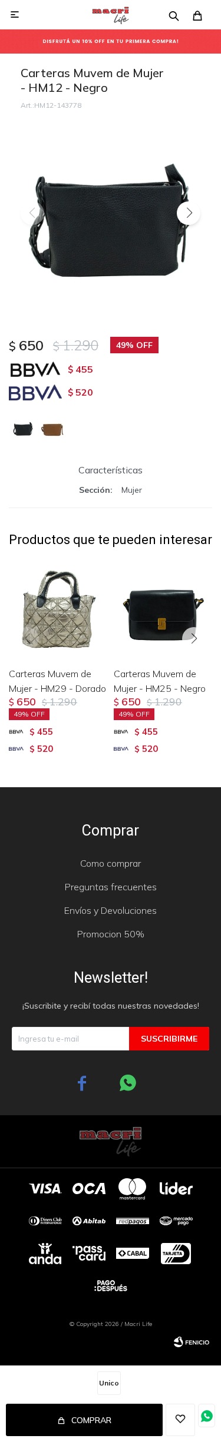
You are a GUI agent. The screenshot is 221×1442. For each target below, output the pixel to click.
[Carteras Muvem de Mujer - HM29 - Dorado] (58, 608)
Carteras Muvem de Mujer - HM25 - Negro (160, 681)
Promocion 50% (110, 934)
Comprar (91, 1420)
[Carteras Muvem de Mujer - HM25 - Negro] (163, 608)
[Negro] (23, 428)
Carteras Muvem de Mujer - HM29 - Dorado (57, 681)
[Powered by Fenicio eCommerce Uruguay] (191, 1342)
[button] (188, 213)
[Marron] (52, 428)
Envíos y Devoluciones (110, 910)
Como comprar (110, 863)
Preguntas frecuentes (111, 887)
